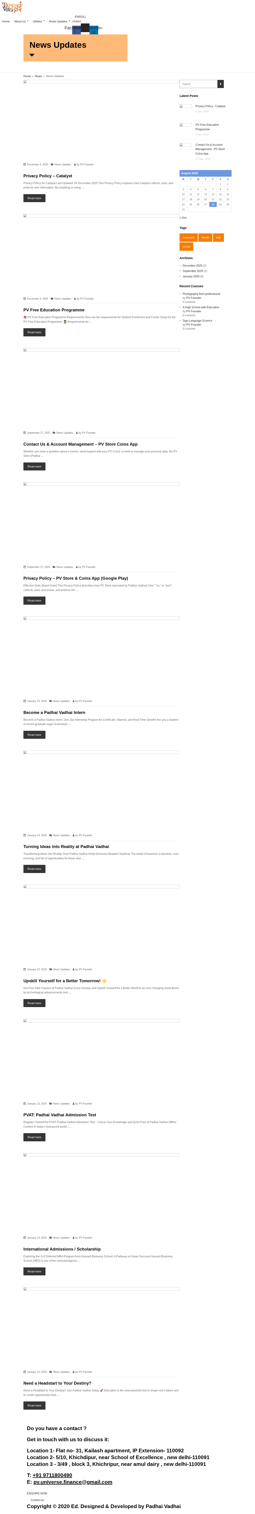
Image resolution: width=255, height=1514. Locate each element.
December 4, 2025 (37, 164)
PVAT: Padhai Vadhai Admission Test (59, 1114)
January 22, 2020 (37, 969)
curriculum (189, 237)
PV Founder (87, 164)
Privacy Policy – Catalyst (47, 175)
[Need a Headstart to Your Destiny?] (101, 1326)
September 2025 (193, 271)
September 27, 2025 (38, 432)
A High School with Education (201, 307)
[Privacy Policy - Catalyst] (101, 119)
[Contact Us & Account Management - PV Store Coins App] (101, 387)
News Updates (58, 21)
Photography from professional (201, 293)
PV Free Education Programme (53, 310)
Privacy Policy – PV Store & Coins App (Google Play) (75, 578)
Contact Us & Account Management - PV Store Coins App (210, 149)
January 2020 (191, 276)
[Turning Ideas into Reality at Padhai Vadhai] (101, 789)
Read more (34, 198)
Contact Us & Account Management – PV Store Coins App (80, 444)
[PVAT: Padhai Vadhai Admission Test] (101, 1058)
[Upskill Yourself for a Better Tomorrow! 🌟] (101, 924)
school (186, 246)
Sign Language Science (197, 320)
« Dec (183, 217)
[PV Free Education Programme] (101, 253)
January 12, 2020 (37, 1371)
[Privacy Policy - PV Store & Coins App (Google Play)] (101, 521)
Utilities (37, 21)
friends (205, 237)
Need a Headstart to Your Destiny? (57, 1383)
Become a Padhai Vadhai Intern (54, 712)
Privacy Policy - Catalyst (210, 106)
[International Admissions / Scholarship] (101, 1192)
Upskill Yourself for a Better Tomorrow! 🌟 (65, 980)
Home (6, 21)
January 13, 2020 (37, 1103)
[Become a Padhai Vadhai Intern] (101, 655)
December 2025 (192, 265)
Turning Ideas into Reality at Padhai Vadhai (66, 846)
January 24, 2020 (37, 701)
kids (218, 237)
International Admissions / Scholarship (62, 1249)
